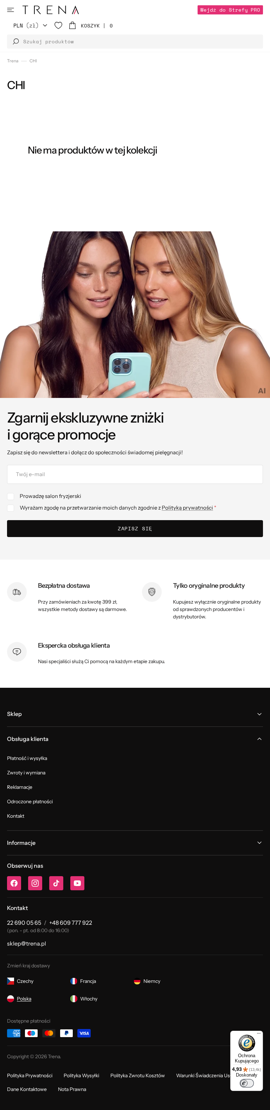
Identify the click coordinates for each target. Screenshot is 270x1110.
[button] (10, 10)
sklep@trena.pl (26, 943)
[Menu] (259, 1035)
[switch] (247, 1083)
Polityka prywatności (29, 1075)
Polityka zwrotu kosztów (137, 1075)
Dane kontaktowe (27, 1089)
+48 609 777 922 (70, 922)
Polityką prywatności (187, 507)
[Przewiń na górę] (259, 1099)
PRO (230, 9)
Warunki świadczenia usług (206, 1075)
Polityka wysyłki (81, 1075)
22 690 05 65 (24, 922)
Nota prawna (72, 1089)
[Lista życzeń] (58, 25)
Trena (12, 60)
